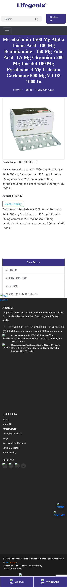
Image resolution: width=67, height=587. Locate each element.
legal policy (21, 565)
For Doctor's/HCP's (12, 433)
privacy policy (9, 452)
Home (17, 89)
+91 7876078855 (56, 327)
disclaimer (7, 565)
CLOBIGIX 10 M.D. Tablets (21, 294)
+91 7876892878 (15, 327)
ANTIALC (11, 270)
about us (7, 424)
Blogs (5, 438)
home (5, 419)
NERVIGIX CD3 (44, 89)
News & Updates (11, 447)
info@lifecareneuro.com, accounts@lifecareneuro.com (34, 331)
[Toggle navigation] (7, 30)
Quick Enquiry (13, 204)
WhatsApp (52, 581)
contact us (54, 19)
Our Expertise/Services (14, 443)
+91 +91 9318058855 (35, 327)
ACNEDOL (12, 286)
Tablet (28, 89)
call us (19, 581)
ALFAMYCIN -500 (16, 278)
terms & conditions (12, 568)
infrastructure (9, 429)
